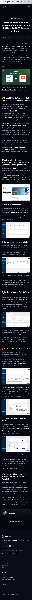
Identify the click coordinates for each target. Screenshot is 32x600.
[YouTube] (13, 546)
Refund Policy (4, 565)
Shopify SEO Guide (5, 575)
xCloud (7, 597)
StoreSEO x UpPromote (8, 90)
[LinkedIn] (10, 546)
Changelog (4, 584)
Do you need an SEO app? (7, 577)
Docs (2, 582)
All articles (5, 14)
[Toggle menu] (29, 6)
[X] (6, 546)
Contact (3, 560)
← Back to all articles (16, 521)
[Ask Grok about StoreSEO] (17, 553)
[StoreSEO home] (6, 6)
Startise (8, 596)
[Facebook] (2, 546)
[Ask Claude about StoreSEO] (10, 553)
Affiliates (3, 567)
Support (3, 586)
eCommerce (13, 18)
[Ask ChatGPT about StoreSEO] (2, 553)
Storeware (12, 594)
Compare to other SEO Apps (8, 579)
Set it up (28, 2)
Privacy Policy (4, 563)
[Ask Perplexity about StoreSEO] (13, 553)
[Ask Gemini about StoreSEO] (6, 553)
